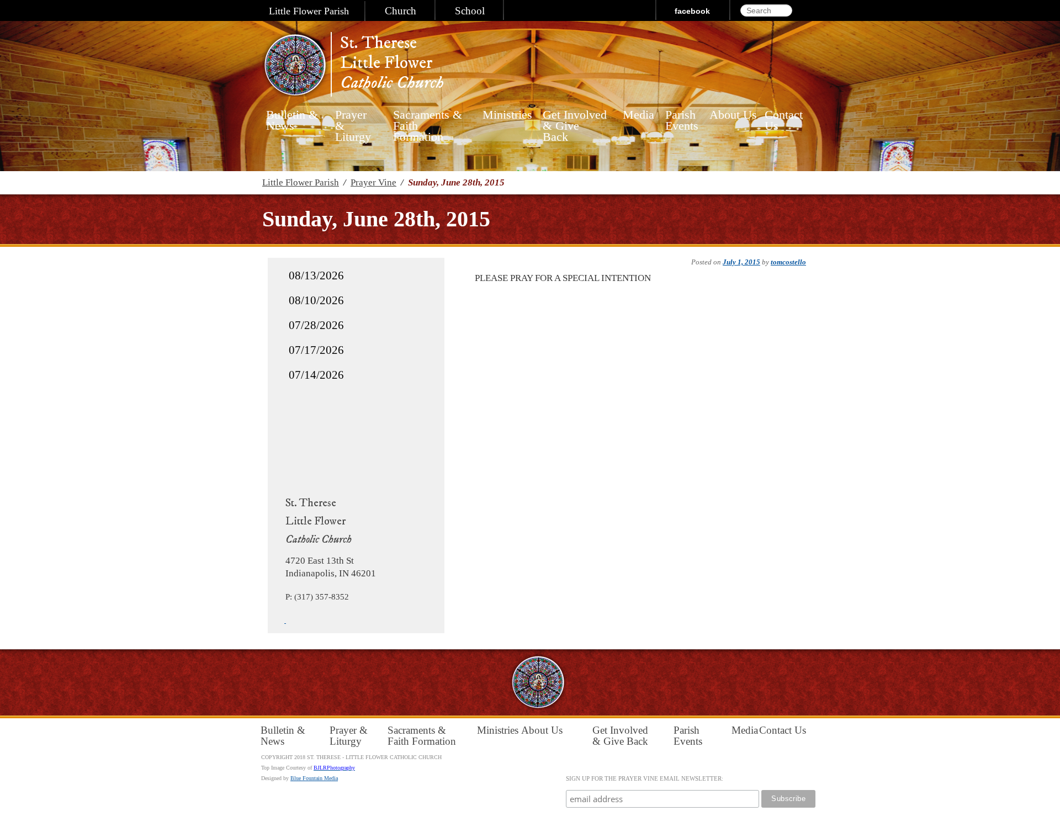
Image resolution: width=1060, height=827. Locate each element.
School (470, 11)
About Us (733, 114)
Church (400, 11)
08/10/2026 (316, 300)
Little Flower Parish (309, 11)
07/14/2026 (316, 374)
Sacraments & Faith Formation (427, 120)
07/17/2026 (316, 350)
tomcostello (788, 262)
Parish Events (681, 120)
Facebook (692, 11)
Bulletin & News (292, 120)
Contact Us (784, 120)
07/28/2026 (316, 325)
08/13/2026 (316, 275)
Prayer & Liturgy (353, 120)
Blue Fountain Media (314, 778)
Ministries (504, 114)
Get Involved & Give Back (575, 120)
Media (636, 114)
